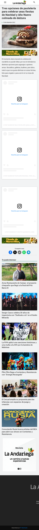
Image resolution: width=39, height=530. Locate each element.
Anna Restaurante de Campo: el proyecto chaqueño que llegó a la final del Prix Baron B (19, 285)
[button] (5, 2)
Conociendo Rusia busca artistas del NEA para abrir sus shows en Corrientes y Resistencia (19, 431)
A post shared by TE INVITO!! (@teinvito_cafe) (19, 232)
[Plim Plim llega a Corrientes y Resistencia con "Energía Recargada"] (19, 361)
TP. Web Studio (23, 527)
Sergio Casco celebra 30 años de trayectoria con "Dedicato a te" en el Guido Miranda (19, 315)
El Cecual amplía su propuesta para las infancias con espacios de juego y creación (18, 402)
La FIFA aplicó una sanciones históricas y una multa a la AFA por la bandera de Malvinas (19, 345)
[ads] (19, 53)
